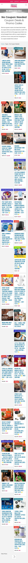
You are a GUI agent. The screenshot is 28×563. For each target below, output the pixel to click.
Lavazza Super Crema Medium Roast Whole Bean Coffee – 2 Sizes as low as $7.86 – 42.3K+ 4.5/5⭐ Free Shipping (7, 67)
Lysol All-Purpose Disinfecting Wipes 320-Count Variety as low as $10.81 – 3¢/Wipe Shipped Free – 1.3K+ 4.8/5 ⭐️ (7, 375)
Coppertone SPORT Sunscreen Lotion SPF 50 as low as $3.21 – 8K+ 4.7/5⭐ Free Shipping (20, 265)
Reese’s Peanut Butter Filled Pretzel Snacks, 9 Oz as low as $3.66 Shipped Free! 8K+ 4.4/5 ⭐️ (7, 427)
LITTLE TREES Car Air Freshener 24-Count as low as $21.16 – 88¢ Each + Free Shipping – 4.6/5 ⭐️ (20, 347)
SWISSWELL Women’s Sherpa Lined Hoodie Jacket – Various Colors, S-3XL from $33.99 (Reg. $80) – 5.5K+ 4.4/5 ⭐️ (7, 122)
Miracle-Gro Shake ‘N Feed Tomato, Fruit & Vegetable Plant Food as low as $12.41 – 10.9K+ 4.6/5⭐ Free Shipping (19, 122)
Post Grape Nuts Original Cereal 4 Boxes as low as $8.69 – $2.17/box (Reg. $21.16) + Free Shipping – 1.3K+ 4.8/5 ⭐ (7, 208)
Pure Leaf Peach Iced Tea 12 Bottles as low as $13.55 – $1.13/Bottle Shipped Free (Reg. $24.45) (20, 460)
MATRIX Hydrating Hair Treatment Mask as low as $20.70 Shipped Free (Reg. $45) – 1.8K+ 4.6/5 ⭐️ (20, 488)
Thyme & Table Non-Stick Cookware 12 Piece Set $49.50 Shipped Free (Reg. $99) (20, 516)
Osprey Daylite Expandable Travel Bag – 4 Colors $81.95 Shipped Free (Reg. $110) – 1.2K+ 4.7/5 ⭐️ (20, 91)
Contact (16, 1)
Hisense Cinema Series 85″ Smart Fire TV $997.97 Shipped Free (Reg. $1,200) (7, 150)
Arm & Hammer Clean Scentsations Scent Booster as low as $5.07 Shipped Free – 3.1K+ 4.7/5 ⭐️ (7, 240)
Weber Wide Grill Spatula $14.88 (7, 324)
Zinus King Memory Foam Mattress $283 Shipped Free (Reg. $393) (20, 64)
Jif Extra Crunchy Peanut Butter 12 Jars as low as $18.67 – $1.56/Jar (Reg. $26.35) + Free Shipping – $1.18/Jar (20, 178)
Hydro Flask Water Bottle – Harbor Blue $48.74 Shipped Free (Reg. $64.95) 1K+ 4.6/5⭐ (20, 399)
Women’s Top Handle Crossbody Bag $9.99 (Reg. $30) (7, 487)
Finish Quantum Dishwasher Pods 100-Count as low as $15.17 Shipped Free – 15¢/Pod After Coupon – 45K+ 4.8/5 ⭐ (7, 517)
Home (2, 44)
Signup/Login (23, 1)
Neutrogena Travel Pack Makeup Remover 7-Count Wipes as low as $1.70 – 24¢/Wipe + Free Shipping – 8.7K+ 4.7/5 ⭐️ (19, 209)
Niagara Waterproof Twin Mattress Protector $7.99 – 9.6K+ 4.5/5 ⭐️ (20, 150)
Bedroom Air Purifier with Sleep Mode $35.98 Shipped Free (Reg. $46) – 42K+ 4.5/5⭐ (20, 544)
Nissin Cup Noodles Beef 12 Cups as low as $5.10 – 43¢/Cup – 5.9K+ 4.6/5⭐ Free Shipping (20, 373)
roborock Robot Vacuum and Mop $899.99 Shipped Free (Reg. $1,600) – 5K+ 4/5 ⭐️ (20, 238)
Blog (11, 1)
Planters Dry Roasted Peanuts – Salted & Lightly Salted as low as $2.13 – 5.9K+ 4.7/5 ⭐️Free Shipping (7, 459)
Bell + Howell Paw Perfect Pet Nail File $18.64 (20, 324)
